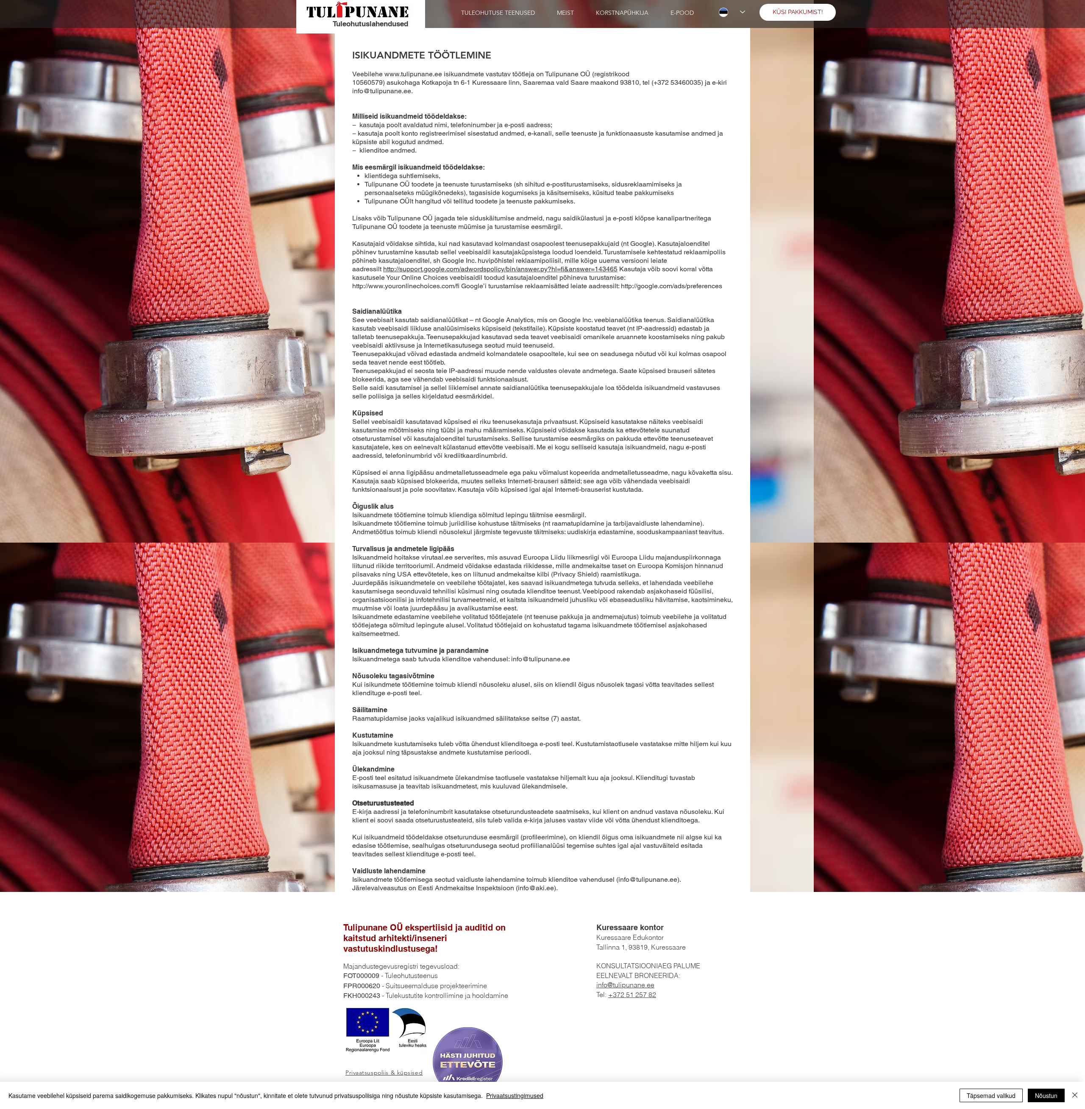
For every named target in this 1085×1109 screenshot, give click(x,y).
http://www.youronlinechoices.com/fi (405, 286)
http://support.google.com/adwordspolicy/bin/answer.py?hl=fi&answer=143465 (500, 269)
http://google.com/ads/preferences (671, 286)
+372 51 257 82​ (632, 994)
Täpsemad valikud (991, 1095)
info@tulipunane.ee (540, 659)
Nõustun (1046, 1095)
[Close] (1075, 1095)
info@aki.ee (536, 888)
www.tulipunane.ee (413, 74)
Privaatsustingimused (514, 1095)
